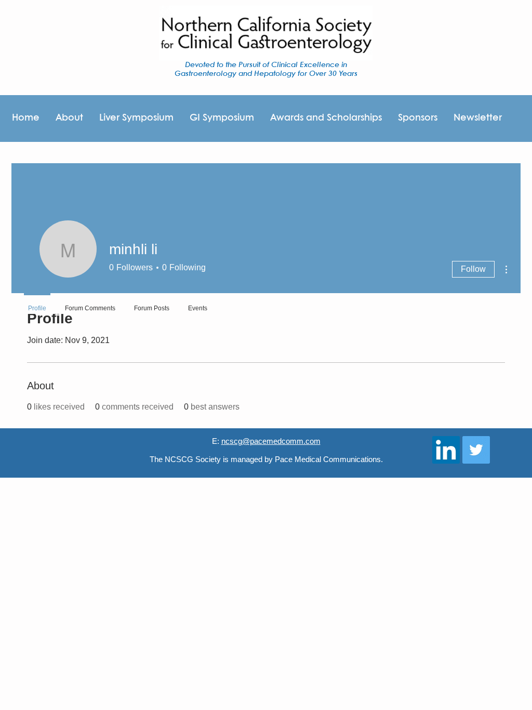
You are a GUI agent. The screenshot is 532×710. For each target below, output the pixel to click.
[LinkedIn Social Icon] (446, 450)
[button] (417, 118)
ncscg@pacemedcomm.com (271, 441)
